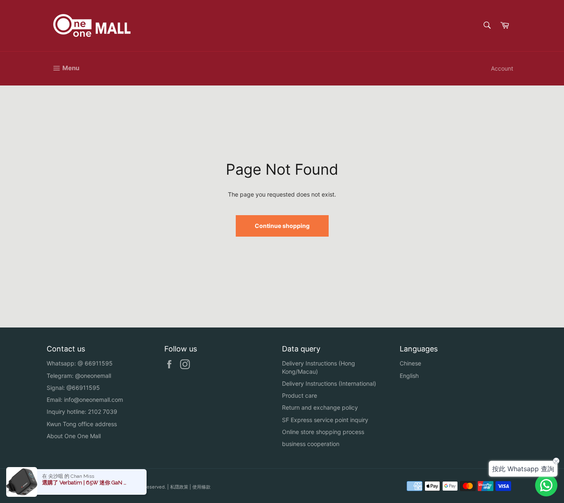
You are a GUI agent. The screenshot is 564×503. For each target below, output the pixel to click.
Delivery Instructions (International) (329, 383)
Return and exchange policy (320, 407)
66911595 (99, 363)
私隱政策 (179, 487)
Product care (299, 395)
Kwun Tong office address (82, 423)
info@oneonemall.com (93, 399)
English (409, 375)
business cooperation (310, 443)
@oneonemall (93, 375)
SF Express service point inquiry (325, 419)
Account (502, 68)
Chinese (410, 363)
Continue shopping (282, 225)
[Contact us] (546, 485)
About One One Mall (74, 435)
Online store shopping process (323, 431)
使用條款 (201, 487)
